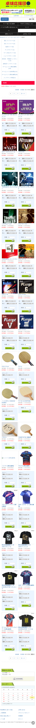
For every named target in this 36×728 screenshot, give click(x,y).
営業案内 (20, 716)
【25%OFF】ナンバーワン (9, 259)
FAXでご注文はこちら (27, 23)
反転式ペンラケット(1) (9, 63)
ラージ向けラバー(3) (10, 52)
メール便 (2, 719)
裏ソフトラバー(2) (9, 40)
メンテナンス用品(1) (10, 77)
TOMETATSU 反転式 (24, 437)
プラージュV (5, 329)
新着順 (22, 89)
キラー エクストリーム (8, 151)
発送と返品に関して (5, 716)
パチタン (4, 437)
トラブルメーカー (7, 224)
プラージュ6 (22, 294)
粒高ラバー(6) (10, 46)
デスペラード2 (23, 224)
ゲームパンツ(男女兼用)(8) (10, 74)
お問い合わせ (21, 709)
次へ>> (23, 93)
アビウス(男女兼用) (24, 466)
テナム (20, 366)
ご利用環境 (3, 712)
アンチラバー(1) (9, 49)
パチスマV (21, 151)
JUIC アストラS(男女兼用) (26, 585)
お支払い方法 (27, 34)
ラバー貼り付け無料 (9, 23)
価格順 (17, 89)
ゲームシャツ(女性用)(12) (9, 71)
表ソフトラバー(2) (9, 43)
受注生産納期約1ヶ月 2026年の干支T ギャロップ (9, 587)
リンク (27, 27)
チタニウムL (5, 366)
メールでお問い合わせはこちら (9, 29)
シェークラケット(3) (10, 56)
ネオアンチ (5, 294)
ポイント (20, 719)
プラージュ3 (22, 329)
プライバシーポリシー (23, 712)
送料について (9, 34)
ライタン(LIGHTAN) (24, 401)
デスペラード (22, 259)
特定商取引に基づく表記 (6, 709)
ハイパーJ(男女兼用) (8, 466)
